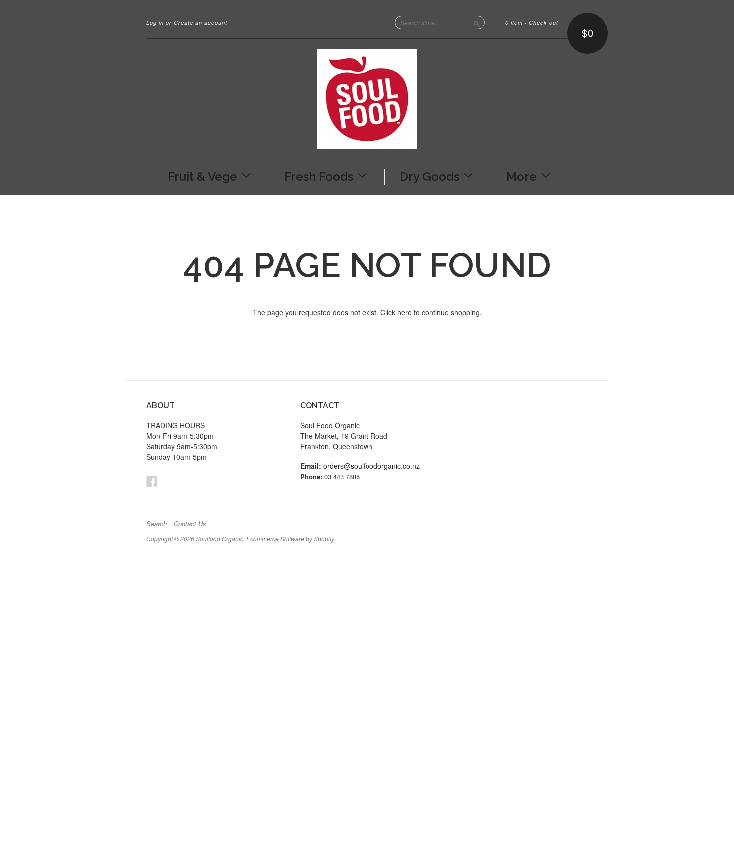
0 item (514, 22)
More (523, 176)
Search (156, 523)
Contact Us (190, 523)
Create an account (200, 22)
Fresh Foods (320, 176)
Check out (543, 22)
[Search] (477, 22)
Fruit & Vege (204, 176)
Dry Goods (431, 176)
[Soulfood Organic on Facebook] (151, 481)
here (404, 312)
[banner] (367, 99)
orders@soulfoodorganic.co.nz (371, 466)
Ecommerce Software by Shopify (290, 538)
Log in (155, 22)
